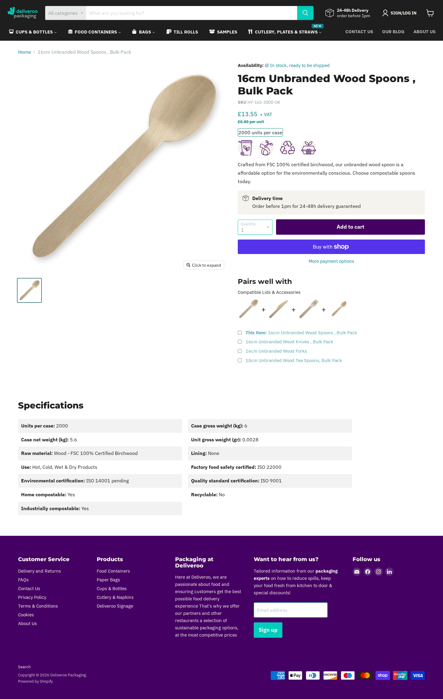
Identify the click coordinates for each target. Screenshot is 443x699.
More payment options (331, 261)
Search (24, 666)
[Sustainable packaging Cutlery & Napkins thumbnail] (29, 290)
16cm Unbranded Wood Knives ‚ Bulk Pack (289, 342)
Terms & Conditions (38, 606)
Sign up (268, 629)
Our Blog (393, 31)
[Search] (305, 13)
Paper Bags (108, 580)
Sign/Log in (403, 13)
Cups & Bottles (112, 588)
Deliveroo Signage (115, 606)
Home (24, 52)
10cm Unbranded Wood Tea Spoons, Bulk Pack (294, 360)
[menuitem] (32, 31)
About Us (424, 31)
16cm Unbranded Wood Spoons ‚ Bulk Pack (301, 332)
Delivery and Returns (39, 571)
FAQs (23, 580)
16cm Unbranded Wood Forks (276, 351)
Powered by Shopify (35, 681)
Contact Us (359, 31)
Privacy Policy (32, 597)
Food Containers (113, 571)
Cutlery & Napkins (115, 597)
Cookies (26, 615)
